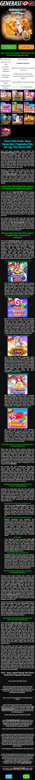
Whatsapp (9, 47)
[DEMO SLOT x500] (29, 107)
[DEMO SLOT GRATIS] (5, 95)
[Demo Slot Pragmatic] (17, 418)
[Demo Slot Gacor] (17, 307)
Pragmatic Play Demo (23, 63)
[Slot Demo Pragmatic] (17, 346)
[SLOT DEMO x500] (17, 107)
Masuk (26, 776)
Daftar (8, 776)
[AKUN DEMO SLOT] (5, 119)
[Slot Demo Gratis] (17, 384)
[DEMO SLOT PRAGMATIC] (29, 95)
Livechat (26, 47)
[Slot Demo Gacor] (17, 272)
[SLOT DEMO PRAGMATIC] (17, 95)
